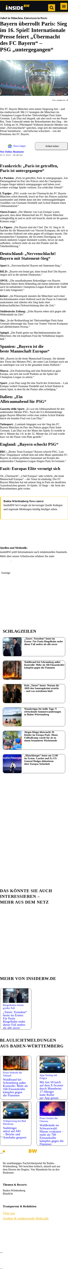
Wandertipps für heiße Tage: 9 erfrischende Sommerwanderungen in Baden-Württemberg (42, 712)
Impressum (9, 1241)
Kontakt (8, 1233)
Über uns (8, 1225)
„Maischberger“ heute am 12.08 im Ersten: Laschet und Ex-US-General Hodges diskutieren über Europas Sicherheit (41, 759)
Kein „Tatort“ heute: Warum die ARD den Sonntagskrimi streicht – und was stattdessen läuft (41, 688)
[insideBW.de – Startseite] (18, 7)
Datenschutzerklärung (16, 1249)
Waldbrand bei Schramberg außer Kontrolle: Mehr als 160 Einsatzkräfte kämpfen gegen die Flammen (44, 665)
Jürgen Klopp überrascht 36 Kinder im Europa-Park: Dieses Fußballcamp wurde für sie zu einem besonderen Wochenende (41, 736)
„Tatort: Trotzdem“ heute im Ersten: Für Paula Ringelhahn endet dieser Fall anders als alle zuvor (43, 641)
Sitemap (8, 1257)
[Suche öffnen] (51, 8)
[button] (63, 6)
